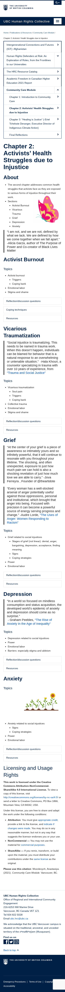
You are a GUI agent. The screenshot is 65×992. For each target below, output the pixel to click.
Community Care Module (43, 33)
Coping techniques (16, 309)
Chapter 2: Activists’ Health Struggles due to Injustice (31, 110)
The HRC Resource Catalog (22, 71)
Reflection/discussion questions (23, 301)
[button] (57, 60)
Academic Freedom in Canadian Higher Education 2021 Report (28, 80)
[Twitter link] (11, 943)
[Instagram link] (16, 943)
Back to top (9, 950)
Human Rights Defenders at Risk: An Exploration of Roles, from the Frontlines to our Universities (29, 60)
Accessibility (9, 986)
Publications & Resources (21, 33)
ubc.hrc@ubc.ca (19, 918)
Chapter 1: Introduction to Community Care (30, 99)
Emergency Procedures (14, 982)
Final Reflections (18, 134)
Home (5, 33)
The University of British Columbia (23, 7)
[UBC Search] (58, 4)
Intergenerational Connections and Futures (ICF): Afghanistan (30, 46)
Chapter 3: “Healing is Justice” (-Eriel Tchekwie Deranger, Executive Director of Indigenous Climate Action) (31, 123)
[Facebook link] (5, 943)
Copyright (49, 982)
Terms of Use (35, 982)
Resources (12, 318)
